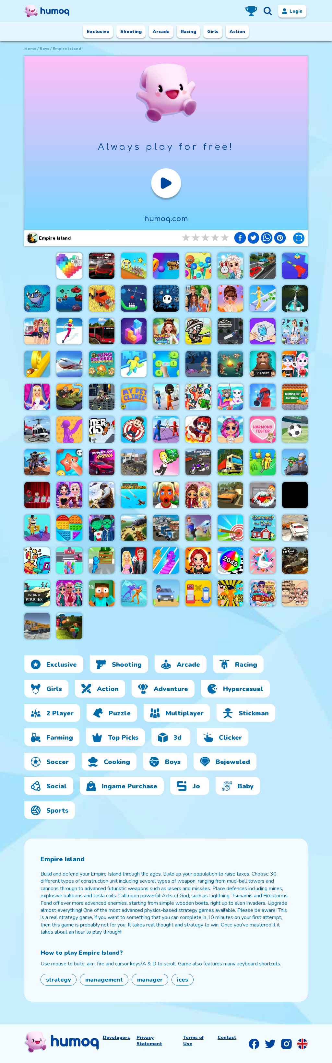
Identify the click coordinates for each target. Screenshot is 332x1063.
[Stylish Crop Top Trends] (230, 429)
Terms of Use (193, 1040)
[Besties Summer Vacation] (37, 331)
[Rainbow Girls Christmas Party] (262, 593)
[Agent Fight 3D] (134, 593)
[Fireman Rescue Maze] (198, 429)
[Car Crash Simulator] (295, 528)
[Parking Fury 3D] (230, 495)
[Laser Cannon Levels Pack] (37, 298)
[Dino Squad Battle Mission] (37, 462)
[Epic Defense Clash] (295, 462)
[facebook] (240, 238)
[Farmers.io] (101, 298)
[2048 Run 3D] (230, 560)
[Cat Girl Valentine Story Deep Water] (230, 397)
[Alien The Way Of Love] (101, 528)
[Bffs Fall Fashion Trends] (230, 298)
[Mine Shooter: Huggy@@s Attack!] (69, 626)
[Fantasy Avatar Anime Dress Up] (295, 331)
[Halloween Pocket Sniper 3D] (262, 397)
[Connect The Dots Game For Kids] (262, 528)
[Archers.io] (166, 429)
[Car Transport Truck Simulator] (262, 266)
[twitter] (253, 238)
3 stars (206, 238)
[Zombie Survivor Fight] (101, 560)
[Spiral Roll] (37, 364)
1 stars (186, 238)
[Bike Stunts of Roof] (101, 397)
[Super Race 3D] (69, 560)
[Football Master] (198, 528)
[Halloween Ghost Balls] (166, 298)
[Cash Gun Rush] (295, 266)
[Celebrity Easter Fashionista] (166, 331)
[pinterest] (280, 238)
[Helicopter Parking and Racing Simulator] (37, 429)
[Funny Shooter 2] (198, 397)
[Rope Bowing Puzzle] (134, 298)
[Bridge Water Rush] (166, 560)
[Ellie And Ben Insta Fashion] (134, 560)
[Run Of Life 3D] (69, 331)
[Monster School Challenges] (295, 397)
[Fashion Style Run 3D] (262, 298)
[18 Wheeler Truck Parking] (230, 331)
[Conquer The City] (198, 593)
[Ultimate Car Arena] (101, 462)
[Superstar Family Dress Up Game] (198, 298)
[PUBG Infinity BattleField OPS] (101, 495)
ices (182, 980)
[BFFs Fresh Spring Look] (198, 495)
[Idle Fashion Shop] (166, 462)
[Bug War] (134, 528)
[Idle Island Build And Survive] (230, 364)
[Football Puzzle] (295, 429)
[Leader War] (295, 593)
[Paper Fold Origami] (262, 331)
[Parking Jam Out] (166, 593)
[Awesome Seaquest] (69, 298)
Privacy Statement (149, 1040)
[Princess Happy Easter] (230, 266)
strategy (58, 980)
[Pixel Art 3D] (69, 266)
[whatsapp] (267, 238)
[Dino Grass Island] (262, 462)
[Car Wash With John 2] (262, 495)
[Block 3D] (134, 331)
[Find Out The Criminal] (262, 364)
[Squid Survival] (37, 495)
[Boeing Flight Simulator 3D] (69, 364)
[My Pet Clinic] (134, 397)
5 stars (225, 238)
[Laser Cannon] (295, 298)
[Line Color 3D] (69, 429)
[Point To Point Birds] (262, 560)
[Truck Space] (134, 462)
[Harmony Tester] (262, 429)
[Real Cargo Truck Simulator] (166, 528)
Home (30, 48)
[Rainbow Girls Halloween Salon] (198, 560)
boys (44, 48)
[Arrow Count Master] (230, 528)
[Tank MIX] (69, 397)
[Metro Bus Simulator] (101, 331)
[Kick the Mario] (134, 429)
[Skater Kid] (101, 429)
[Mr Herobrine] (101, 593)
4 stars (215, 238)
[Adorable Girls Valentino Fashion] (69, 593)
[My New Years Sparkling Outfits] (69, 495)
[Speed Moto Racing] (198, 462)
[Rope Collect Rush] (134, 364)
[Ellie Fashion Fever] (37, 397)
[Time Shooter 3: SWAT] (37, 560)
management (104, 980)
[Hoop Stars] (166, 266)
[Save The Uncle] (198, 364)
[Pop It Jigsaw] (69, 528)
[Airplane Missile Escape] (134, 495)
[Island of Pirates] (37, 593)
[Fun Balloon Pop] (69, 462)
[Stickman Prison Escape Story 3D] (166, 397)
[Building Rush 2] (230, 462)
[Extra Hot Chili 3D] (166, 495)
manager (150, 980)
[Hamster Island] (295, 495)
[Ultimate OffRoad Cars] (295, 560)
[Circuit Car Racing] (101, 266)
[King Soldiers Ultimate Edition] (101, 364)
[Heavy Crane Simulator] (37, 626)
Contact (227, 1037)
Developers (116, 1037)
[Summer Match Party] (37, 528)
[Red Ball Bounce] (134, 266)
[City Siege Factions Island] (198, 331)
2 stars (196, 238)
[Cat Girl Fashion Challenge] (295, 364)
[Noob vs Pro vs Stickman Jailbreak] (230, 593)
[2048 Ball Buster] (198, 266)
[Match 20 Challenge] (166, 364)
